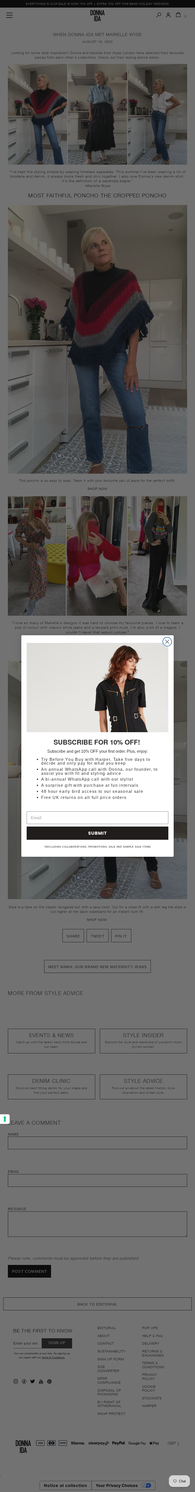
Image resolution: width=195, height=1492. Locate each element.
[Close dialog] (167, 641)
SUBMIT (97, 833)
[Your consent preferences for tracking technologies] (5, 1119)
